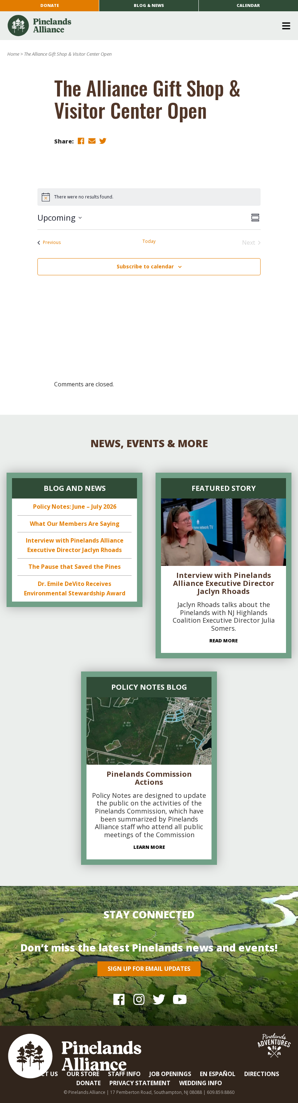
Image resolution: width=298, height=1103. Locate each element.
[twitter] (102, 141)
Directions (261, 1074)
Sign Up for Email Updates (149, 969)
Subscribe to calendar (145, 266)
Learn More (149, 847)
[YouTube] (179, 999)
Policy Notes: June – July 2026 (74, 507)
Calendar (248, 5)
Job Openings (170, 1074)
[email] (92, 141)
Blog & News (149, 5)
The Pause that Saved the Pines (74, 567)
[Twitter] (159, 999)
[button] (146, 25)
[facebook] (81, 141)
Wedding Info (200, 1083)
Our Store (83, 1074)
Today (149, 241)
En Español (217, 1074)
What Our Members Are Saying (75, 524)
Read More (223, 640)
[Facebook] (119, 999)
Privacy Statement (139, 1083)
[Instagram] (139, 999)
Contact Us (38, 1074)
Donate (49, 5)
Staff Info (124, 1074)
